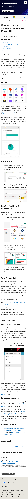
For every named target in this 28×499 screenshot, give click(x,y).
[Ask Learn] (22, 20)
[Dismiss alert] (25, 2)
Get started (5, 42)
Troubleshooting (6, 48)
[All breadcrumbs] (2, 20)
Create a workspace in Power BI (13, 430)
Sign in (25, 17)
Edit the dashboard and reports (10, 44)
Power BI (7, 20)
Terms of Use (20, 494)
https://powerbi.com (8, 113)
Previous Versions (14, 490)
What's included (6, 46)
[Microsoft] (14, 17)
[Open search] (20, 17)
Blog (22, 490)
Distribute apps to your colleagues (14, 428)
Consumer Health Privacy (7, 494)
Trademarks (4, 497)
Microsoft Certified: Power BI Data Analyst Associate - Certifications (12, 462)
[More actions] (25, 20)
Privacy (10, 492)
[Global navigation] (1, 17)
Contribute (4, 492)
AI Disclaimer (4, 490)
